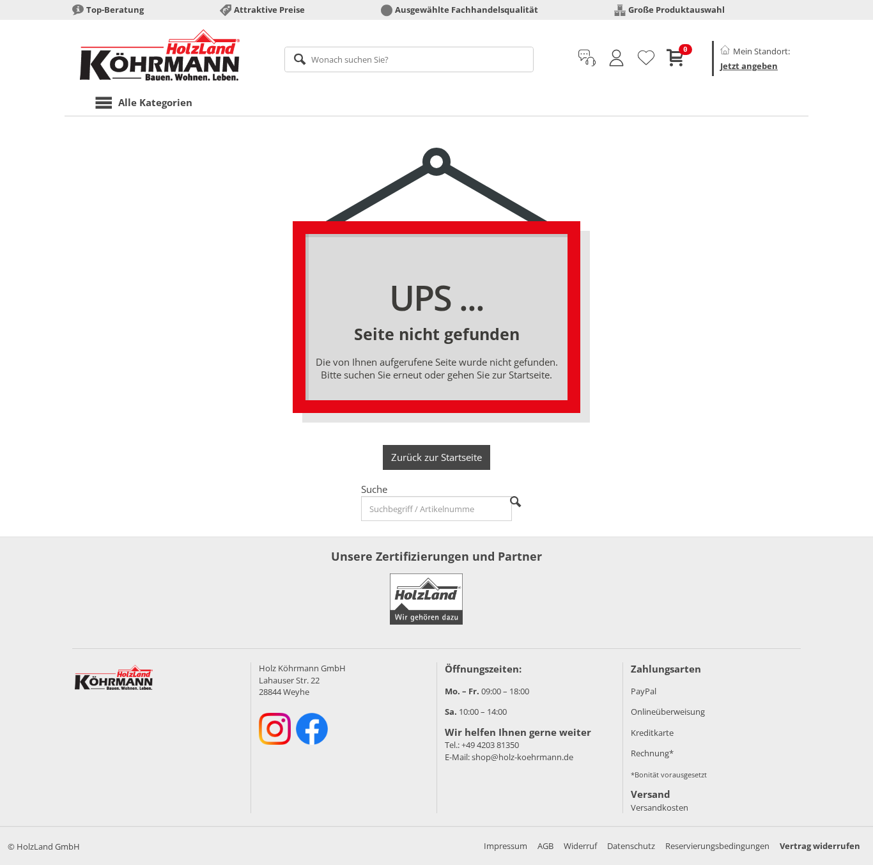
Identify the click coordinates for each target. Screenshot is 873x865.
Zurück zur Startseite (436, 457)
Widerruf (580, 846)
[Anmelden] (616, 58)
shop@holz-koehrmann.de (522, 757)
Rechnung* (652, 753)
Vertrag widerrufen (820, 846)
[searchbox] (409, 59)
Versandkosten (659, 807)
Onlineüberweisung (668, 711)
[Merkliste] (646, 58)
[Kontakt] (587, 58)
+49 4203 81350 (490, 745)
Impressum (505, 846)
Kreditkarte (652, 732)
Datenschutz (631, 846)
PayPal (643, 691)
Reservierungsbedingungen (717, 846)
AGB (545, 846)
